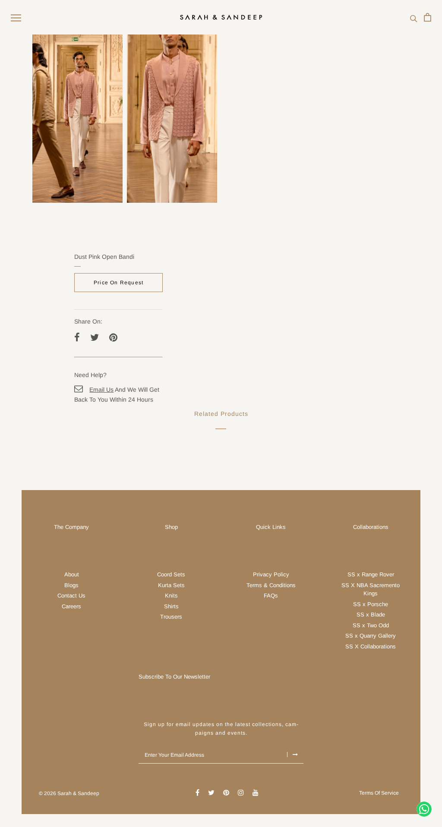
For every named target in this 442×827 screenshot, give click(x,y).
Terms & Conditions (271, 585)
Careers (71, 606)
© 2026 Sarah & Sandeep (69, 793)
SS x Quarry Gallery (370, 635)
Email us (101, 389)
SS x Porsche (370, 604)
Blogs (71, 585)
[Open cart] (427, 17)
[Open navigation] (16, 17)
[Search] (413, 17)
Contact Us (71, 595)
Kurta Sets (171, 585)
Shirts (171, 606)
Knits (171, 595)
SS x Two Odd (371, 625)
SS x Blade (371, 614)
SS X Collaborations (370, 646)
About (71, 574)
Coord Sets (171, 574)
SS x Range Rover (370, 574)
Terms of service (379, 793)
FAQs (271, 595)
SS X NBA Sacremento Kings (370, 589)
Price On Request (118, 283)
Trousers (171, 616)
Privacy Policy (271, 574)
